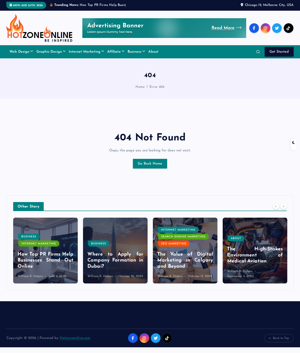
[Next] (283, 206)
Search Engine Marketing (183, 236)
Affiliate (114, 52)
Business (134, 52)
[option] (45, 250)
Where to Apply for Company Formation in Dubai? (115, 260)
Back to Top (281, 338)
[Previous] (276, 206)
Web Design (19, 52)
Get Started (279, 52)
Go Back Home (150, 163)
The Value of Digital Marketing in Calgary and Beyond (185, 260)
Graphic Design (49, 52)
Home (140, 87)
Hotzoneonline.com (75, 338)
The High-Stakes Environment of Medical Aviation (255, 255)
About (153, 52)
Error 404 (157, 87)
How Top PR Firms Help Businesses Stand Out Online (45, 260)
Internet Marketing (84, 52)
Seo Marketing (173, 243)
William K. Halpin (30, 276)
